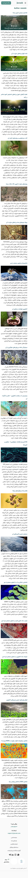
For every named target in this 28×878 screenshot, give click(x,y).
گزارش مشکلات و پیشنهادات (14, 851)
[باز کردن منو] (25, 3)
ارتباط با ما (14, 831)
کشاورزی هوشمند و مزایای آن (19, 309)
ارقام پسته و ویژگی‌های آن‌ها (20, 491)
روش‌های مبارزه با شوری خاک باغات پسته (16, 184)
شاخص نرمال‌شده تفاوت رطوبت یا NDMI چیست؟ (14, 741)
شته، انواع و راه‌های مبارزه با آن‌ (19, 54)
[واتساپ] (18, 855)
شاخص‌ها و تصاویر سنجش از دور (18, 263)
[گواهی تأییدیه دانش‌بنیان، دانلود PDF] (21, 861)
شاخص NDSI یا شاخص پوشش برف (18, 782)
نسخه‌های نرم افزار (14, 847)
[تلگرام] (10, 855)
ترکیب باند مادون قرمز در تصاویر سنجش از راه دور (14, 621)
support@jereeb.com (14, 833)
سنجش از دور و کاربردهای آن (19, 534)
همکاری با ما (14, 841)
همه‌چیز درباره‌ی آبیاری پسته (20, 13)
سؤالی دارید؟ (14, 824)
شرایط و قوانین (14, 844)
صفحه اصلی (14, 838)
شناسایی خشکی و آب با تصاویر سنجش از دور (15, 582)
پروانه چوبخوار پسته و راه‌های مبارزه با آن (16, 222)
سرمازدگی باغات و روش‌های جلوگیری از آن (16, 347)
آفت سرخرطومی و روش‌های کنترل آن (17, 138)
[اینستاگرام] (15, 855)
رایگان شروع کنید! (6, 3)
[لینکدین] (13, 855)
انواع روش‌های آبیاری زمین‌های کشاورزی (16, 700)
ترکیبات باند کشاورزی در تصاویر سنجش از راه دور (14, 657)
